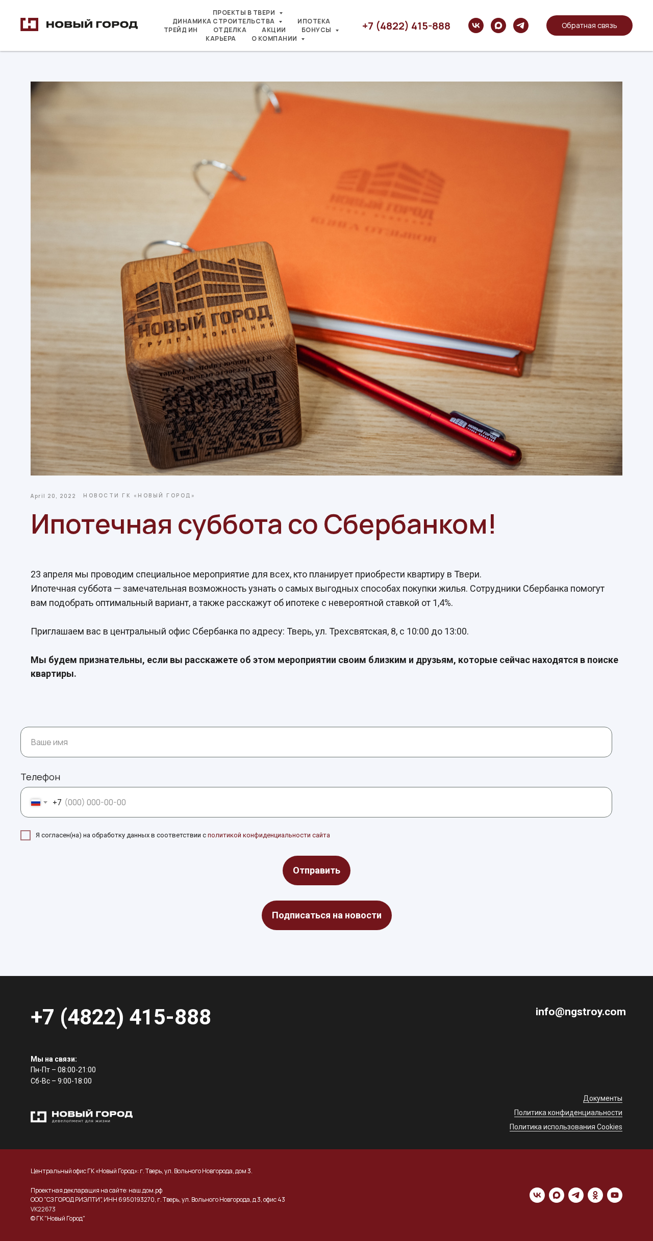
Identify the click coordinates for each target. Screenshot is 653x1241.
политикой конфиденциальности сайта (269, 835)
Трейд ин (181, 29)
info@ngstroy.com (581, 1012)
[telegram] (521, 25)
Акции (274, 29)
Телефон (40, 777)
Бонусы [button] (317, 29)
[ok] (595, 1195)
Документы (602, 1098)
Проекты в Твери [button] (245, 12)
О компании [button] (275, 38)
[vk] (476, 25)
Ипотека (314, 21)
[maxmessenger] (498, 25)
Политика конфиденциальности (568, 1112)
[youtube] (614, 1195)
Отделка (230, 29)
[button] (589, 25)
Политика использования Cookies (566, 1127)
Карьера (221, 38)
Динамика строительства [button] (224, 21)
